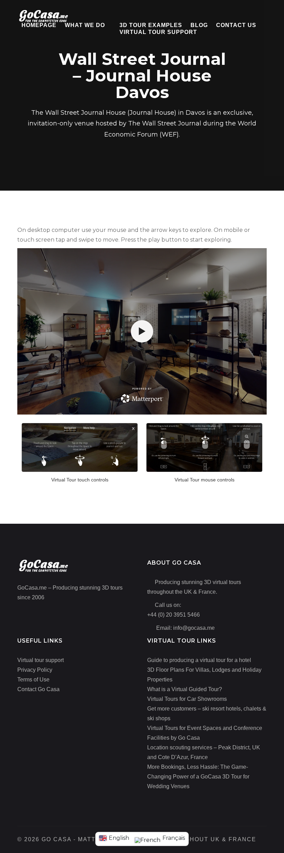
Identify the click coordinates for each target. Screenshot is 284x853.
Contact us (236, 25)
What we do (85, 25)
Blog (199, 25)
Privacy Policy (34, 670)
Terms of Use (33, 679)
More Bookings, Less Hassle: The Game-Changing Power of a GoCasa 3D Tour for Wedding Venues (198, 776)
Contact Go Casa (38, 689)
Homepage (38, 25)
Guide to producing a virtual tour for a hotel (199, 660)
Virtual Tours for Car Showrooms (187, 699)
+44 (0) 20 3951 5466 (173, 615)
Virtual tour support (158, 32)
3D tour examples (150, 25)
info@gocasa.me (194, 628)
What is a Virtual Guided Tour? (184, 689)
